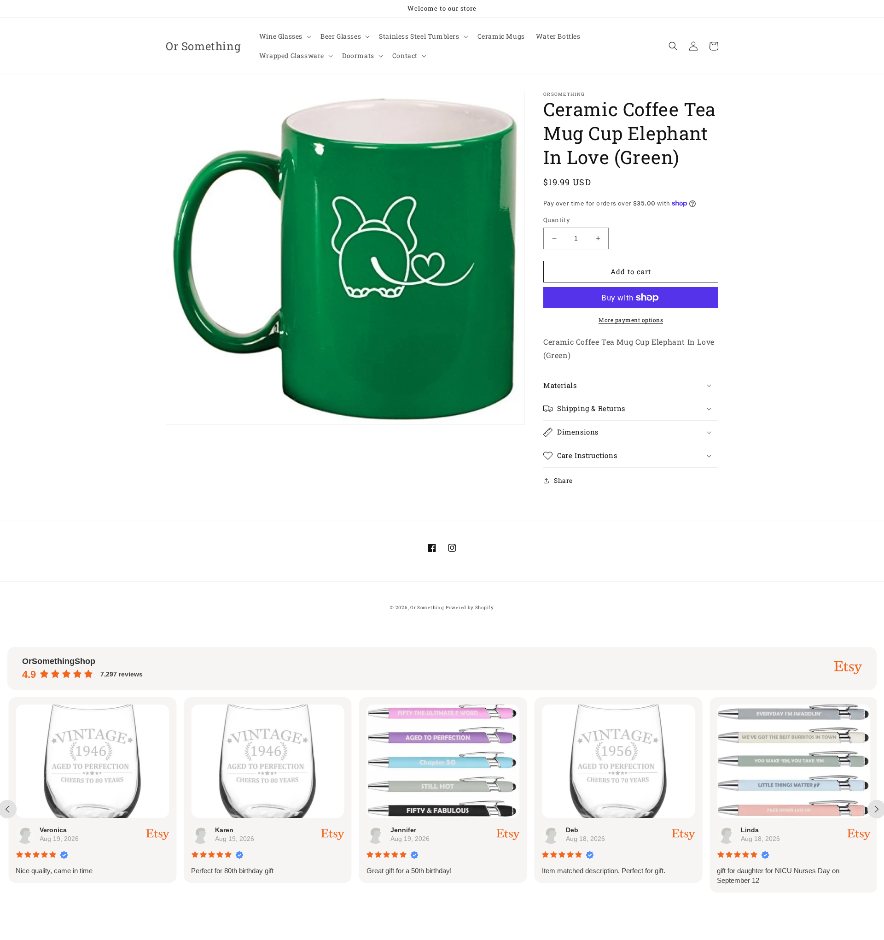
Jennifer (402, 830)
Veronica (52, 830)
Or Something (427, 608)
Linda (749, 830)
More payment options (631, 319)
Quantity (556, 220)
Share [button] (563, 480)
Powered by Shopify (470, 608)
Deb (570, 830)
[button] (284, 36)
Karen (223, 830)
